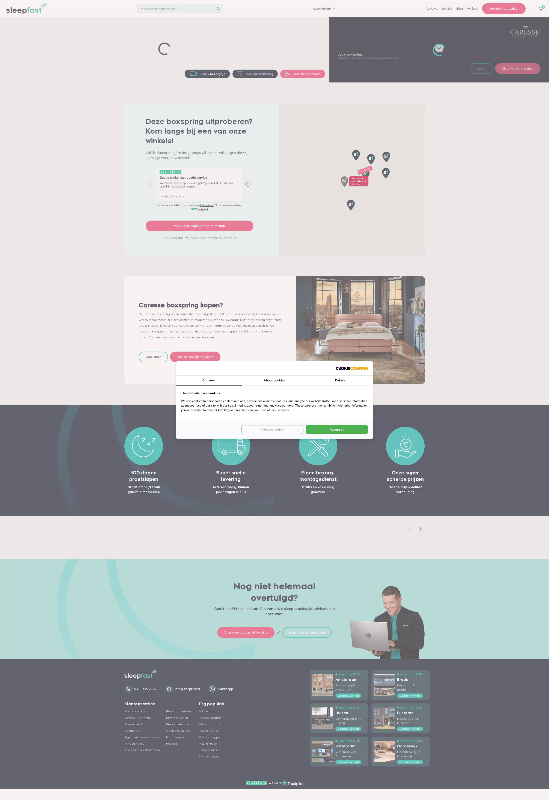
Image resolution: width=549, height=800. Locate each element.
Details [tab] (340, 380)
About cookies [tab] (274, 380)
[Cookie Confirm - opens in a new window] (352, 368)
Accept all (337, 429)
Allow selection (272, 429)
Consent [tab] (208, 380)
